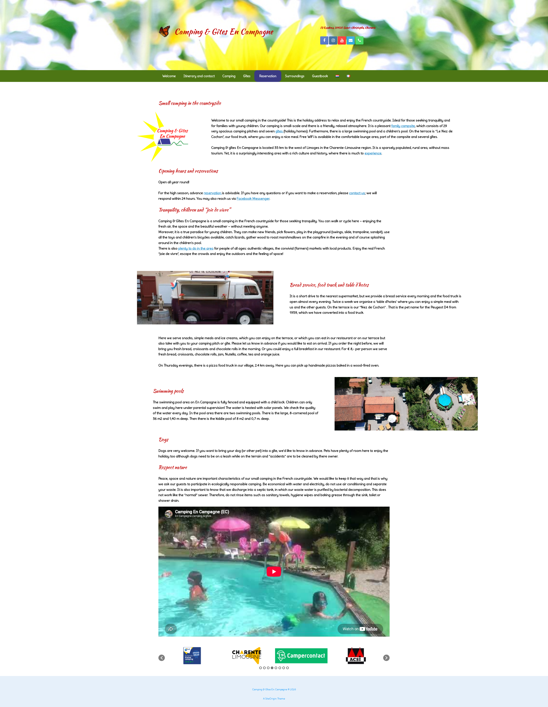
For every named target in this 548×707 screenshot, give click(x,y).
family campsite (403, 126)
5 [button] (276, 668)
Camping (228, 76)
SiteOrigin (271, 698)
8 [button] (287, 668)
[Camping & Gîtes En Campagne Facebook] (324, 40)
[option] (192, 655)
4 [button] (272, 668)
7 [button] (283, 668)
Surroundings (294, 76)
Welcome (169, 76)
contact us (357, 193)
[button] (161, 658)
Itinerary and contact (199, 76)
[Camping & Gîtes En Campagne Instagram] (333, 40)
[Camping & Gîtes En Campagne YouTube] (342, 40)
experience (373, 153)
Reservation (267, 76)
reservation (213, 193)
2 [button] (264, 668)
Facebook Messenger (253, 198)
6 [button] (279, 668)
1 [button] (260, 668)
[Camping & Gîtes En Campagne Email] (351, 40)
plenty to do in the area (195, 248)
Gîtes (246, 76)
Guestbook (320, 76)
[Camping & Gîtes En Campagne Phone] (359, 40)
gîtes (279, 131)
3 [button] (268, 668)
